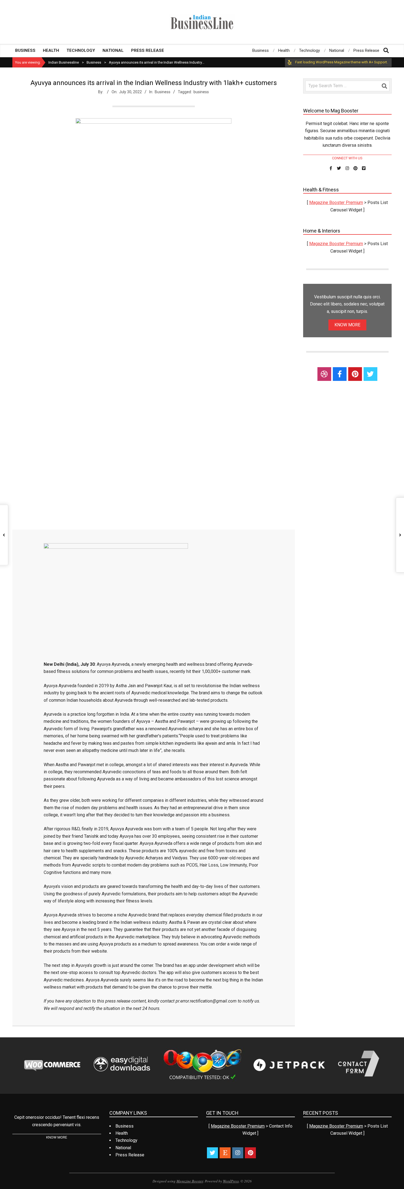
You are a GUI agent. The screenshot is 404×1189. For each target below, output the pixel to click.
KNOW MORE (347, 324)
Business (162, 92)
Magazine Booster (189, 1181)
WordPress (231, 1181)
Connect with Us (347, 158)
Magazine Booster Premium (336, 202)
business (201, 92)
